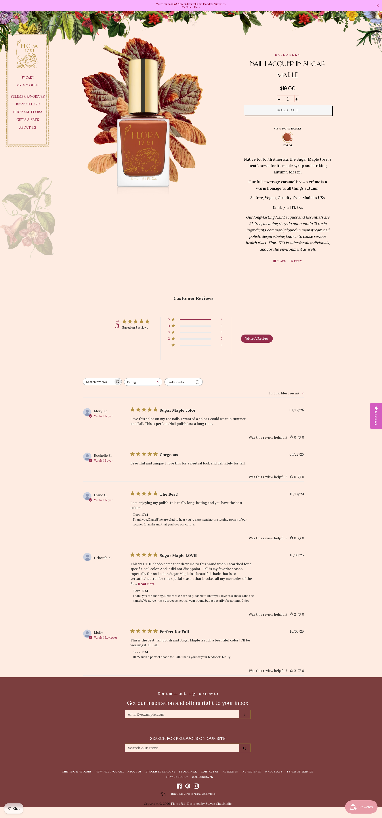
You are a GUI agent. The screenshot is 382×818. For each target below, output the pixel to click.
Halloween (287, 54)
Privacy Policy (177, 776)
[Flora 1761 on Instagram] (196, 786)
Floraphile (188, 771)
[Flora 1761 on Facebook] (179, 786)
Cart (29, 77)
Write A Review (256, 338)
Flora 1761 (178, 804)
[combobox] (143, 382)
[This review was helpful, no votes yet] (291, 437)
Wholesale (274, 771)
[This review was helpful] (291, 614)
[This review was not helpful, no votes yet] (299, 437)
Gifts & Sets (27, 120)
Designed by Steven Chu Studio (209, 804)
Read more (146, 584)
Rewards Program (110, 771)
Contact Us (210, 771)
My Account (27, 85)
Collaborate (202, 776)
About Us (27, 127)
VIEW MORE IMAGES (288, 128)
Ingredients (251, 771)
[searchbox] (98, 381)
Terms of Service (299, 771)
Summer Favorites (28, 96)
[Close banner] (378, 6)
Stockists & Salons (160, 771)
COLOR (288, 145)
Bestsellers (28, 104)
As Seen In (230, 771)
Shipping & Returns (77, 771)
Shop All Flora (27, 112)
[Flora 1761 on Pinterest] (188, 786)
